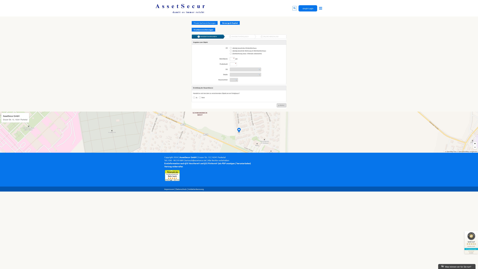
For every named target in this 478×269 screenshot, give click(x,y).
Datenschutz (181, 189)
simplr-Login (307, 8)
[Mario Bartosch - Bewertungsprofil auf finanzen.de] (172, 180)
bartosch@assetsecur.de (195, 160)
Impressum (169, 189)
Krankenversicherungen (203, 30)
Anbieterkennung (196, 189)
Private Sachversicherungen (205, 23)
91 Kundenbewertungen (471, 249)
